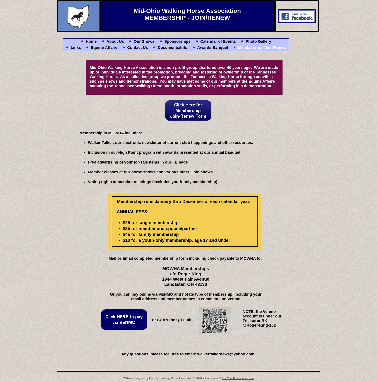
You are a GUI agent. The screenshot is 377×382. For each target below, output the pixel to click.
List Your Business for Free (238, 378)
